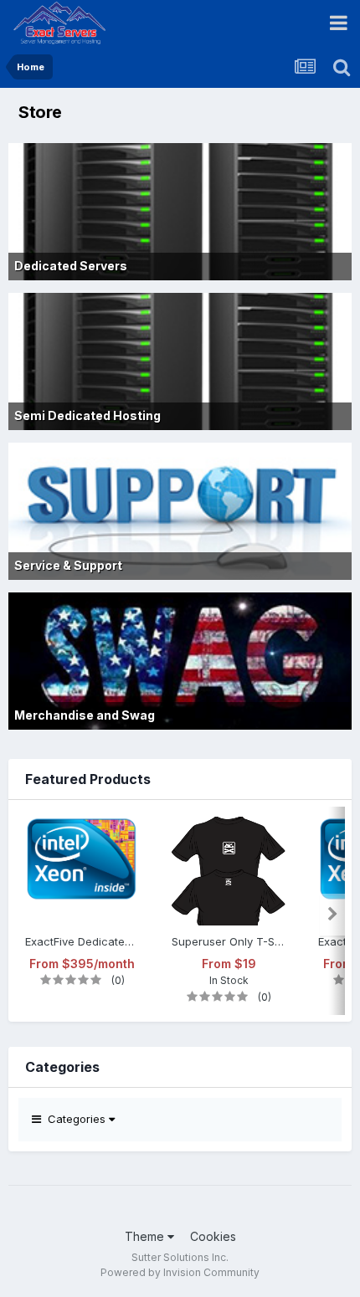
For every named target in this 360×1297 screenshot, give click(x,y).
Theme (146, 1236)
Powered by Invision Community (180, 1272)
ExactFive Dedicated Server (82, 941)
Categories (75, 1118)
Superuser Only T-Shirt (228, 941)
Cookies (213, 1236)
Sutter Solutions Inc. (180, 1257)
